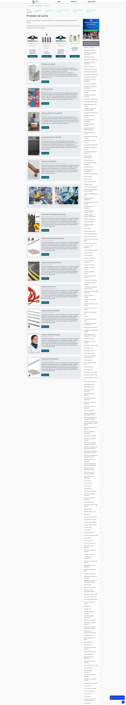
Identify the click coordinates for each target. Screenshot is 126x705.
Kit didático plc (87, 609)
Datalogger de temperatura (90, 327)
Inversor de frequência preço (91, 599)
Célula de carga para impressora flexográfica (89, 215)
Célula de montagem (89, 221)
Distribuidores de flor (89, 387)
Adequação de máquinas (90, 50)
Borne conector (87, 179)
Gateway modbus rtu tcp (90, 511)
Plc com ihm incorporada (90, 688)
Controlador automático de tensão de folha (90, 287)
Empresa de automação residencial (89, 402)
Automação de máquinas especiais (90, 91)
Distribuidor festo (88, 367)
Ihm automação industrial (90, 525)
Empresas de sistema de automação (90, 460)
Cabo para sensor (88, 184)
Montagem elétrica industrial (91, 683)
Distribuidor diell (88, 360)
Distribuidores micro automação (89, 390)
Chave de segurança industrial (89, 225)
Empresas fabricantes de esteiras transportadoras (90, 464)
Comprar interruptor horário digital (91, 239)
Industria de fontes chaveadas (88, 546)
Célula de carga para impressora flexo (89, 211)
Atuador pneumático (89, 66)
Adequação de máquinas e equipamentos (90, 53)
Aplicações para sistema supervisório (90, 63)
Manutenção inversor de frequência (90, 648)
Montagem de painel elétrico (49, 11)
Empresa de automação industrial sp (89, 398)
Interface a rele (87, 584)
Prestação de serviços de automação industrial (90, 699)
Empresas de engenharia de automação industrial (91, 447)
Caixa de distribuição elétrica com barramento (91, 190)
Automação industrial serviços (89, 133)
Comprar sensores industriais (88, 246)
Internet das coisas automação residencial (89, 590)
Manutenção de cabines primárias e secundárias (90, 627)
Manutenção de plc (88, 642)
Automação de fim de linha (90, 77)
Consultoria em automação (90, 280)
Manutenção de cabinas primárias (89, 623)
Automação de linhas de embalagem (89, 80)
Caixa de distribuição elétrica (91, 187)
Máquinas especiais (88, 654)
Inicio (59, 1)
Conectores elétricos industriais (89, 261)
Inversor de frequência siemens (89, 602)
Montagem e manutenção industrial (90, 679)
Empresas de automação (90, 436)
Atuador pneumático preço (90, 69)
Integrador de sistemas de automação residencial (90, 581)
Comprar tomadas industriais (91, 250)
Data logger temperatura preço (90, 319)
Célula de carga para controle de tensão (91, 203)
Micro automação (88, 668)
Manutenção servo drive (90, 651)
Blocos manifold (88, 176)
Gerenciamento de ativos (90, 519)
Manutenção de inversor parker (90, 638)
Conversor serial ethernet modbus (90, 308)
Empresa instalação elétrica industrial (90, 428)
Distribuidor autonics (89, 338)
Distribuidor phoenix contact (91, 375)
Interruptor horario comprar (91, 594)
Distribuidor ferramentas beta (90, 363)
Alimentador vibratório (89, 57)
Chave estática (87, 228)
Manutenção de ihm (89, 635)
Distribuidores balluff (89, 384)
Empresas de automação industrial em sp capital (90, 443)
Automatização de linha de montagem (90, 163)
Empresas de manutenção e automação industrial (90, 456)
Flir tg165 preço (87, 486)
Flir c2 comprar (87, 480)
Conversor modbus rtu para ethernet (91, 304)
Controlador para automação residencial (63, 11)
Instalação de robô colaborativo (88, 557)
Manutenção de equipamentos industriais (90, 631)
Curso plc (86, 316)
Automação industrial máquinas (89, 124)
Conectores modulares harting (89, 272)
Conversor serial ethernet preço (90, 313)
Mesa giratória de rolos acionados (89, 661)
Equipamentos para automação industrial (89, 472)
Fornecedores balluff (89, 502)
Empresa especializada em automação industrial (90, 414)
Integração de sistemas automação (89, 566)
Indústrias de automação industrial (90, 550)
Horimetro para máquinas (90, 522)
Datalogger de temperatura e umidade (91, 330)
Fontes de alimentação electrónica (89, 498)
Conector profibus (88, 255)
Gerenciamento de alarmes (90, 517)
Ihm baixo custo (88, 527)
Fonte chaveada (87, 488)
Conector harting (88, 252)
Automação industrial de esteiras (78, 11)
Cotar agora (33, 56)
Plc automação (87, 686)
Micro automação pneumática (88, 671)
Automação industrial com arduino (90, 105)
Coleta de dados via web (90, 231)
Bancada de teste (88, 167)
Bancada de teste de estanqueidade (89, 170)
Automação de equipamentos (91, 74)
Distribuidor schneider (89, 381)
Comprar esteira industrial (90, 236)
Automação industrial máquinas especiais (89, 128)
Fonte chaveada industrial (38, 11)
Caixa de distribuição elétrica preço (91, 194)
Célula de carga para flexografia (89, 207)
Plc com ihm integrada (89, 691)
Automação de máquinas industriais (90, 95)
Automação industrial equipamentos (89, 120)
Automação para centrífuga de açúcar (90, 137)
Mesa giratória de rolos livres (91, 665)
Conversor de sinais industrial (89, 296)
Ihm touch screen (88, 540)
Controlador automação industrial (90, 283)
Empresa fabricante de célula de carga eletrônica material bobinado (91, 423)
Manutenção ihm (88, 644)
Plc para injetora (88, 693)
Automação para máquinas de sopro (90, 148)
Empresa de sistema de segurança (89, 407)
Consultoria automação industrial (89, 276)
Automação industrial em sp (91, 113)
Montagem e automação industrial (90, 675)
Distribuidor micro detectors (91, 372)
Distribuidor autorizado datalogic (89, 341)
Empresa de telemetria (89, 410)
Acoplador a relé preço (89, 47)
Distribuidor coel (88, 348)
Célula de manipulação (89, 219)
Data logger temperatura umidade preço (90, 324)
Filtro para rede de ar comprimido (89, 477)
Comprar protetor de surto (90, 243)
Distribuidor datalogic (89, 353)
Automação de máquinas (90, 84)
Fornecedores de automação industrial (91, 505)
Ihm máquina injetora (89, 532)
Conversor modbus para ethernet (90, 300)
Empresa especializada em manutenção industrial (90, 418)
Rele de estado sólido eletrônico (91, 11)
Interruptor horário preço (90, 597)
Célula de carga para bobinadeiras (89, 198)
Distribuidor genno (88, 369)
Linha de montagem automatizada (89, 616)
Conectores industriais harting (89, 268)
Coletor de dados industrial (90, 234)
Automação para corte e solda (90, 141)
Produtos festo (87, 703)
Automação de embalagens (90, 71)
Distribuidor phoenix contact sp (91, 378)
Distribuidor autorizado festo (91, 345)
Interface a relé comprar (90, 587)
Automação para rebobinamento (88, 156)
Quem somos (91, 1)
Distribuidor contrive (89, 350)
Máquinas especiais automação (88, 657)
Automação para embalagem (91, 145)
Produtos (74, 1)
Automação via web (88, 160)
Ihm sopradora (87, 538)
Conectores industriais (89, 265)
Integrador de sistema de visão (90, 570)
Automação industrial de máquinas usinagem (90, 109)
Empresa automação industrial (89, 394)
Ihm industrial (87, 530)
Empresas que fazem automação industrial (89, 468)
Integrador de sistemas (89, 573)
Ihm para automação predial (91, 535)
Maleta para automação (90, 620)
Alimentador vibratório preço (91, 59)
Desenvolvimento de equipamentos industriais (90, 335)
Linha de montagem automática (89, 612)
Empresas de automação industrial (90, 439)
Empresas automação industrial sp (89, 432)
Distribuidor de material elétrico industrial (90, 356)
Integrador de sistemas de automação (90, 577)
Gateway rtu (87, 514)
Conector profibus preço (90, 258)
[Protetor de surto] (33, 38)
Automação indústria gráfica (91, 101)
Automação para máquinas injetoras (90, 152)
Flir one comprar (88, 483)
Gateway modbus (88, 509)
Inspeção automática (89, 554)
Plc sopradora (87, 696)
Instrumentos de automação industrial (91, 561)
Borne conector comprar (90, 181)
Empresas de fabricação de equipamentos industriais (90, 451)
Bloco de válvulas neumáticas (91, 174)
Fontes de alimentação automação (89, 494)
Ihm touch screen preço (89, 543)
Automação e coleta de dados (91, 99)
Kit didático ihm (87, 606)
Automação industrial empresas (89, 116)
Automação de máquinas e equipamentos (90, 87)
